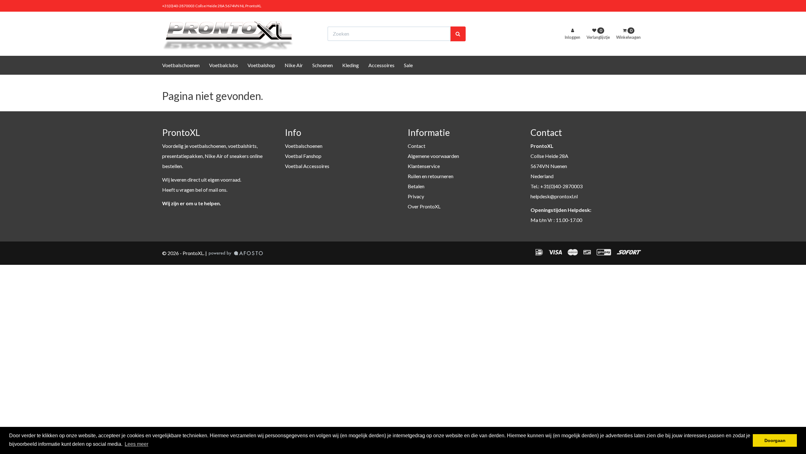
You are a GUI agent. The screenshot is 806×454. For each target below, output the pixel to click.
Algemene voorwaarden (433, 156)
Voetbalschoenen (181, 65)
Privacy (416, 196)
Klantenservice (424, 166)
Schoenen (322, 65)
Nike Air (294, 65)
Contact (416, 146)
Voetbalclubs (223, 65)
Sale (408, 65)
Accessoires (381, 65)
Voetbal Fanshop (303, 156)
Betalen (416, 186)
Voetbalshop (261, 65)
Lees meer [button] (136, 444)
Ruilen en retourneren (430, 176)
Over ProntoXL (424, 206)
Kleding (350, 65)
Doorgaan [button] (775, 440)
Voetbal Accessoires (307, 166)
